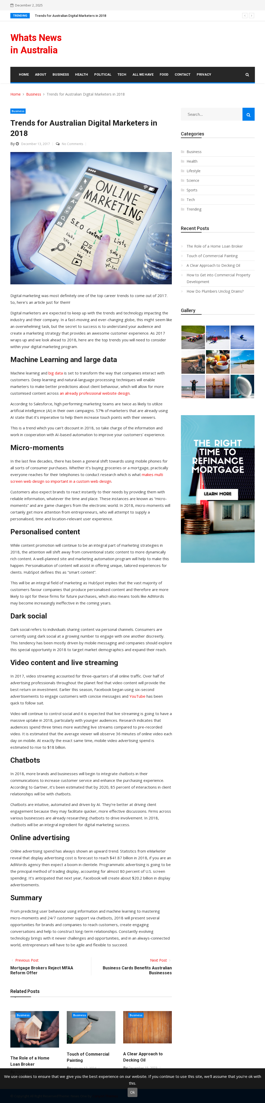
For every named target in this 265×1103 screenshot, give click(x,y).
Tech (191, 199)
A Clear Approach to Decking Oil (213, 265)
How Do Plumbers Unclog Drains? (215, 291)
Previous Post (26, 960)
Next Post (159, 960)
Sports (192, 190)
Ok (132, 1092)
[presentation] (244, 15)
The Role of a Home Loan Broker (215, 246)
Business (18, 111)
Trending (194, 209)
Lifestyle (194, 170)
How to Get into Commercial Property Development (218, 278)
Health (192, 161)
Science (193, 180)
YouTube (137, 696)
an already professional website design (95, 393)
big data (55, 373)
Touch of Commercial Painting (212, 255)
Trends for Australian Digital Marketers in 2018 (70, 16)
